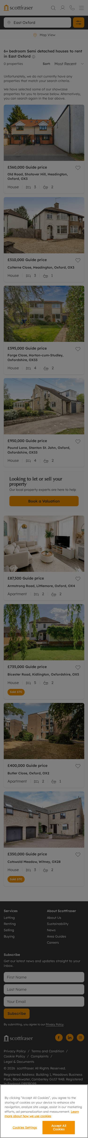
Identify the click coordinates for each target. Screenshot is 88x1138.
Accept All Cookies (58, 1127)
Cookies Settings (25, 1127)
